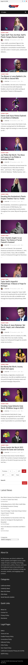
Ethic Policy (4, 645)
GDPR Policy (4, 654)
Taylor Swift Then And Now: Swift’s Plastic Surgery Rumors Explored (13, 36)
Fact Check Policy (6, 648)
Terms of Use (5, 633)
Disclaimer (4, 618)
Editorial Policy (5, 642)
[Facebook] (22, 1)
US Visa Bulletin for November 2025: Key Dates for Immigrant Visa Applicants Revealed (13, 520)
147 (19, 471)
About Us (3, 609)
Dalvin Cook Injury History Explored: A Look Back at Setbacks (13, 117)
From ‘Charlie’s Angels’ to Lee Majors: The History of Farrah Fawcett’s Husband (11, 240)
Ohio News (4, 594)
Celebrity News (4, 32)
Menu (4, 12)
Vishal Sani (7, 39)
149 (3, 475)
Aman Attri (7, 162)
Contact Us (4, 612)
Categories (4, 537)
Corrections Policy (6, 639)
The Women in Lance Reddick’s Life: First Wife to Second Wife (13, 77)
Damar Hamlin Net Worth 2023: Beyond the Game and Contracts (12, 448)
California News (5, 585)
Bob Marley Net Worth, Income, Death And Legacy (12, 368)
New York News (5, 591)
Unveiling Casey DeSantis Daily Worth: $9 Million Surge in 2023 (12, 407)
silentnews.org (13, 661)
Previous (4, 471)
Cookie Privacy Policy (7, 636)
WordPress (3, 662)
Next (17, 475)
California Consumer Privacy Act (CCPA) (12, 651)
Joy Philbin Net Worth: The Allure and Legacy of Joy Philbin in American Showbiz (13, 157)
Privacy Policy (5, 615)
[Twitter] (24, 1)
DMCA (2, 631)
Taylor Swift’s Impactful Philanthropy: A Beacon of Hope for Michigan (13, 284)
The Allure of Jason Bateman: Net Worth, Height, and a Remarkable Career (13, 327)
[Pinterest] (26, 1)
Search (3, 480)
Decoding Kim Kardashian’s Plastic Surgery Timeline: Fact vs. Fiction (13, 197)
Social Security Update (7, 597)
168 (12, 475)
